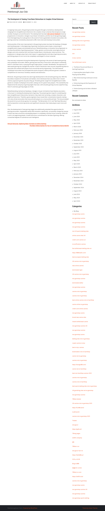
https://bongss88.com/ (79, 364)
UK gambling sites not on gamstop (82, 390)
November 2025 (78, 140)
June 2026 (77, 116)
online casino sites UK (78, 235)
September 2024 (79, 187)
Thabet (74, 420)
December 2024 (78, 177)
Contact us (81, 3)
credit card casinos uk (79, 240)
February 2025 (78, 170)
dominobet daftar (77, 283)
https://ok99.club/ (77, 476)
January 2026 (78, 133)
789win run (75, 446)
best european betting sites (80, 257)
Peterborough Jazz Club (18, 11)
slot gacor (75, 425)
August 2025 (77, 150)
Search (74, 19)
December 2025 (78, 137)
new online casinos (78, 265)
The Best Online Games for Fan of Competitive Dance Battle (49, 126)
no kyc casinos (76, 49)
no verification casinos (79, 244)
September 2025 (79, 147)
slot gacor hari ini (77, 451)
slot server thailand (53, 34)
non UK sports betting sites (80, 231)
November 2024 (78, 181)
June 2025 (77, 157)
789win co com (76, 472)
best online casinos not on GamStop (83, 300)
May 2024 (77, 198)
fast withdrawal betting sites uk (81, 248)
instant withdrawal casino (80, 321)
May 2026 (77, 120)
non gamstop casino (78, 214)
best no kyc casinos (78, 347)
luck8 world (75, 412)
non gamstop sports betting (80, 498)
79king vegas (76, 433)
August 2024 (77, 191)
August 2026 (77, 110)
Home (65, 3)
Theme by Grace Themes (89, 508)
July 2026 (76, 113)
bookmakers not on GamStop (81, 352)
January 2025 (78, 174)
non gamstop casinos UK (79, 326)
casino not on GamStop (79, 369)
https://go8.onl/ (77, 429)
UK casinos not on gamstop (80, 261)
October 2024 (78, 184)
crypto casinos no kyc (78, 343)
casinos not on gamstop (79, 291)
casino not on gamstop (79, 356)
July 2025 (76, 154)
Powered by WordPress (30, 508)
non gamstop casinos (78, 32)
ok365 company (77, 438)
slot (73, 53)
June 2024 (77, 194)
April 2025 (77, 164)
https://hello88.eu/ (77, 455)
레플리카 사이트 (77, 468)
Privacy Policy (92, 3)
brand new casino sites (79, 317)
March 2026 (77, 127)
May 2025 (77, 160)
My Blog (76, 211)
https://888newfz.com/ (79, 253)
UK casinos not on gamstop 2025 (82, 403)
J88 (73, 442)
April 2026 (77, 123)
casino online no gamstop (80, 304)
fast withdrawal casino (79, 62)
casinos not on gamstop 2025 (81, 416)
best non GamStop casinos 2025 (82, 373)
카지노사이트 (76, 459)
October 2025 (78, 143)
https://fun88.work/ (78, 407)
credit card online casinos (80, 308)
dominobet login (77, 270)
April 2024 (77, 201)
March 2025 (77, 167)
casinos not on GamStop (79, 382)
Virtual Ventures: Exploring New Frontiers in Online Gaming (27, 124)
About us (72, 3)
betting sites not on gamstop (81, 41)
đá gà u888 (75, 463)
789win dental (76, 399)
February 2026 (78, 130)
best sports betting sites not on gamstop (84, 386)
